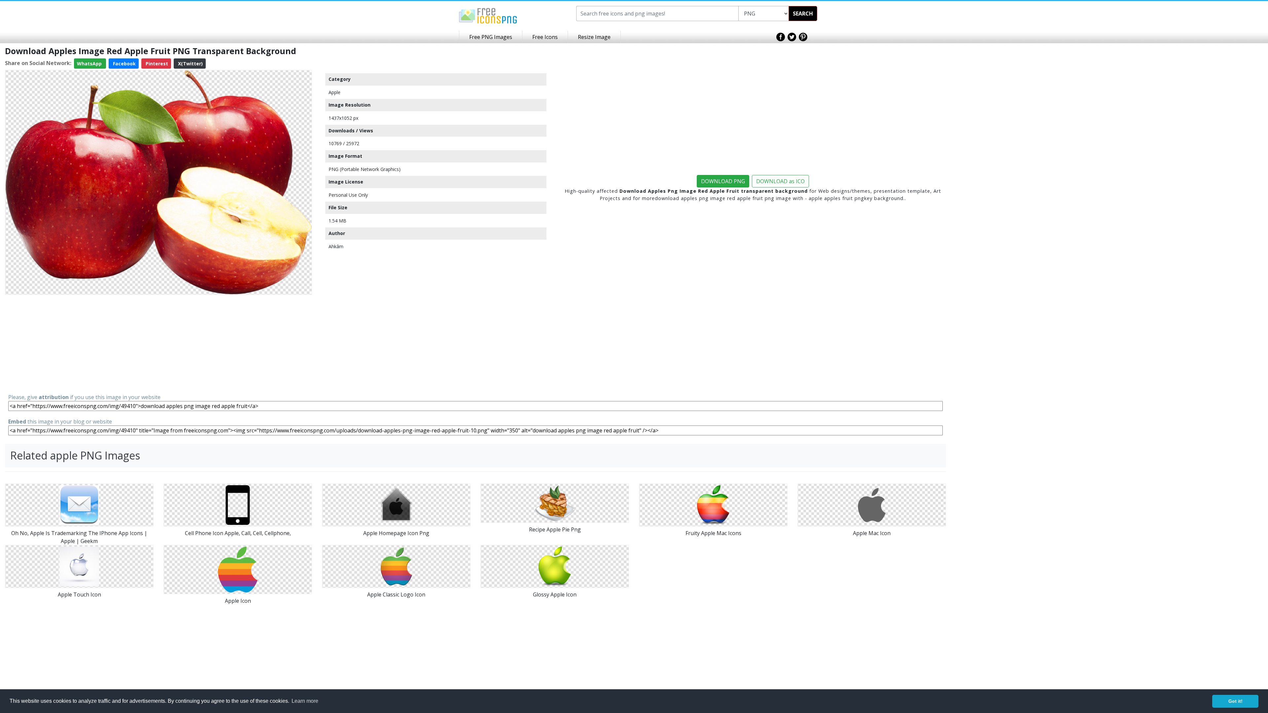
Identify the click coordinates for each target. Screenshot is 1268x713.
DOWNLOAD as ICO (780, 181)
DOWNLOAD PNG (723, 181)
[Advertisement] (158, 343)
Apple (334, 92)
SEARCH (803, 13)
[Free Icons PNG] (488, 15)
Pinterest (156, 63)
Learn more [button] (305, 701)
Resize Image (594, 37)
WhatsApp (90, 63)
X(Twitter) (190, 63)
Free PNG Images (490, 37)
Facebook (124, 63)
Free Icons (545, 37)
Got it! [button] (1235, 701)
